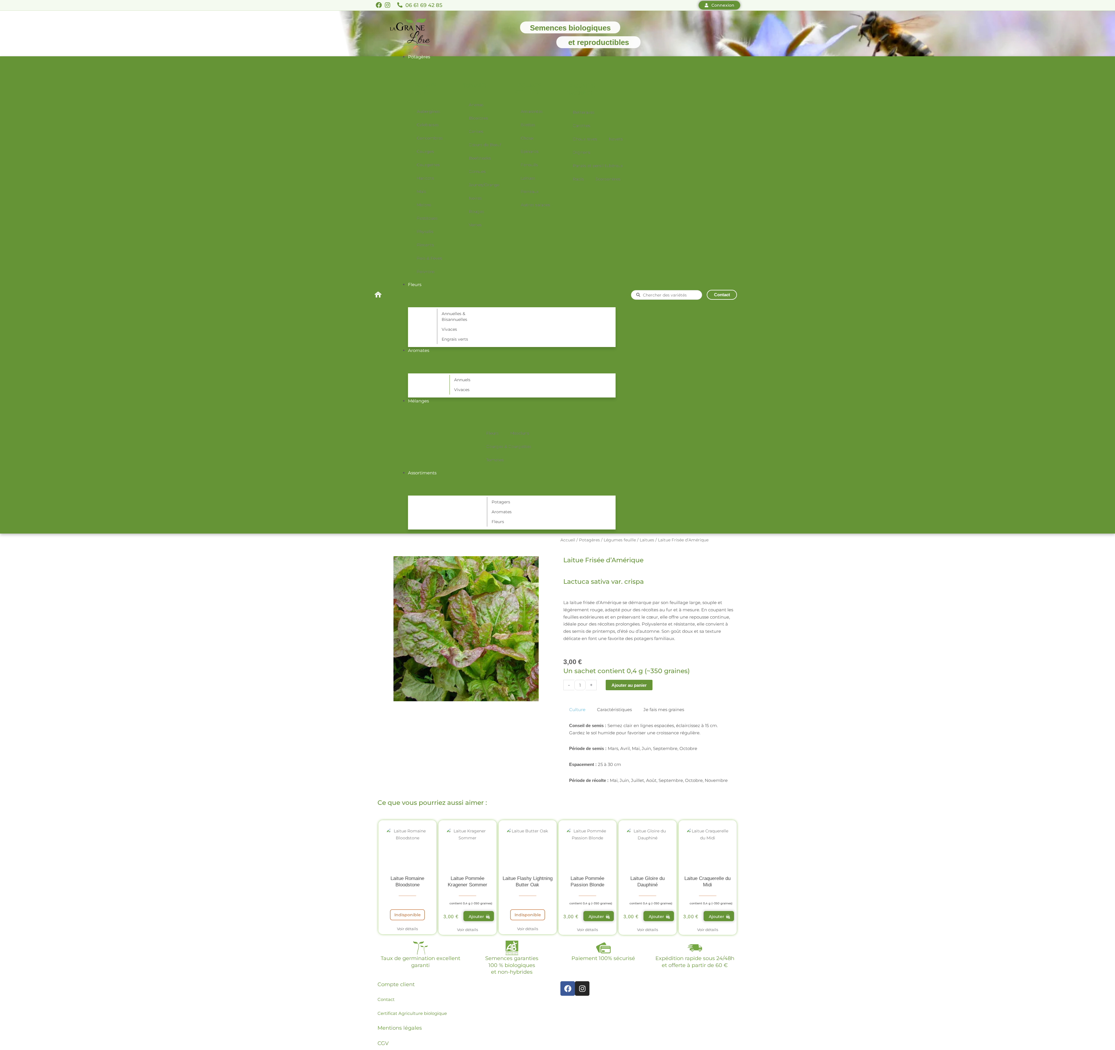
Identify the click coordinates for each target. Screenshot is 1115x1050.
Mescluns (519, 433)
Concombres (430, 138)
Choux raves (585, 139)
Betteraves (583, 112)
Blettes (528, 124)
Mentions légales (399, 1028)
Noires (475, 198)
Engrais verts (455, 339)
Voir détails (407, 928)
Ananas (476, 104)
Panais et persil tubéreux (598, 165)
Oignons (581, 152)
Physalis (425, 231)
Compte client (396, 984)
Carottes (581, 125)
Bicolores (478, 118)
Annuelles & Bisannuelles (454, 316)
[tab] (577, 709)
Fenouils (529, 164)
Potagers (501, 502)
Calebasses (428, 124)
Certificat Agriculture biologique (412, 1013)
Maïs (421, 191)
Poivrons (426, 271)
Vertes (475, 224)
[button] (478, 916)
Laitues (528, 178)
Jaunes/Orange (484, 184)
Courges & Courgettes (508, 446)
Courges (425, 151)
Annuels (462, 379)
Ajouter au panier (629, 685)
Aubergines (428, 111)
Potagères (589, 540)
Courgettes (428, 164)
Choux (527, 138)
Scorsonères (607, 179)
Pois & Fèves (429, 258)
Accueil (567, 540)
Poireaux (529, 191)
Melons (424, 204)
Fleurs (492, 433)
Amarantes (532, 111)
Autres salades (535, 204)
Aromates (502, 511)
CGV (383, 1043)
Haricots (425, 178)
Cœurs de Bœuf (485, 144)
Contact (386, 999)
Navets (616, 139)
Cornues (477, 171)
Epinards (529, 151)
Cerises (476, 131)
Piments (425, 244)
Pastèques (427, 218)
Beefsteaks (480, 158)
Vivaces (449, 329)
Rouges (476, 211)
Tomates (494, 459)
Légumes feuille (620, 540)
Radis (578, 179)
